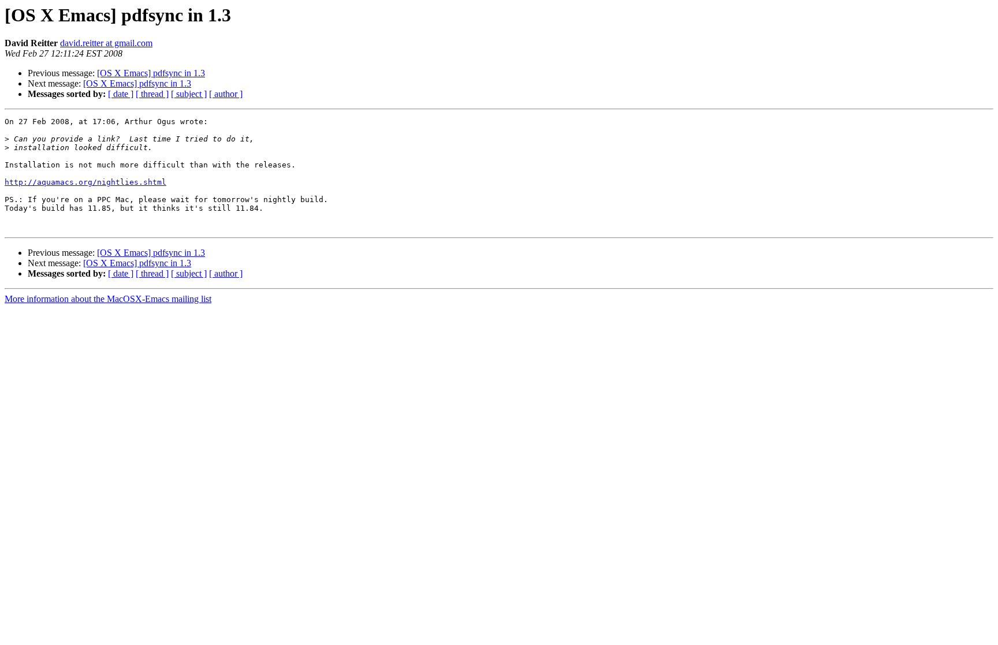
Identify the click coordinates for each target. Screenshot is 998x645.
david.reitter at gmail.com (106, 43)
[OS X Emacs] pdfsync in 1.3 (151, 73)
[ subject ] (189, 94)
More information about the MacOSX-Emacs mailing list (108, 299)
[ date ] (120, 94)
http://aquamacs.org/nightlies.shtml (85, 182)
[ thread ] (152, 94)
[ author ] (226, 94)
